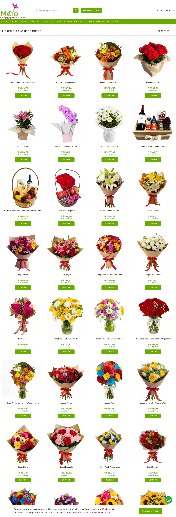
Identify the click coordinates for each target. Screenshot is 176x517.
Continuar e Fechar (150, 511)
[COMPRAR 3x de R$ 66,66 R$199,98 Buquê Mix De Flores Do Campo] (109, 251)
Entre (167, 10)
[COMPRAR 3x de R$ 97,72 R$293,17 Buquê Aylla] (66, 251)
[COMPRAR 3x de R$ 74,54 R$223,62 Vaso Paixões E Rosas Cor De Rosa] (109, 316)
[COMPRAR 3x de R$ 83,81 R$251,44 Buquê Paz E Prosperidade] (109, 444)
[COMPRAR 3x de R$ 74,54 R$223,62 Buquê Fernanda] (66, 444)
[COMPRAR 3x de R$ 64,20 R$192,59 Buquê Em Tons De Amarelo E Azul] (153, 380)
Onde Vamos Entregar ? (91, 10)
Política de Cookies (100, 512)
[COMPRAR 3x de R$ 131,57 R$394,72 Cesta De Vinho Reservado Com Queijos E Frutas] (22, 187)
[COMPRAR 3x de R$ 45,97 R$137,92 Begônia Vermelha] (153, 59)
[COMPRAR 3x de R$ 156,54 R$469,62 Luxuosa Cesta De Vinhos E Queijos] (153, 123)
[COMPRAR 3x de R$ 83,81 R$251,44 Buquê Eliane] (22, 444)
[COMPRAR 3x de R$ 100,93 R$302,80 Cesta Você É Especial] (66, 187)
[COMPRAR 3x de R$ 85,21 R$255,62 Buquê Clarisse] (153, 187)
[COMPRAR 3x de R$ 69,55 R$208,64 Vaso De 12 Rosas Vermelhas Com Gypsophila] (153, 316)
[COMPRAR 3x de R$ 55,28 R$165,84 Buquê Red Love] (153, 444)
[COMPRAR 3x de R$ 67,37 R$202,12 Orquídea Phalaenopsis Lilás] (66, 123)
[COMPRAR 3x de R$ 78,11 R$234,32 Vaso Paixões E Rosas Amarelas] (66, 316)
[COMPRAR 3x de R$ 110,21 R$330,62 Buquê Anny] (22, 316)
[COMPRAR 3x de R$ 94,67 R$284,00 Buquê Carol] (109, 380)
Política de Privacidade (78, 512)
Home (2, 17)
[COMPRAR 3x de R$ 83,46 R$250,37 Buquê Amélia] (22, 251)
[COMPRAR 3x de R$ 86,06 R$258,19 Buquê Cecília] (66, 380)
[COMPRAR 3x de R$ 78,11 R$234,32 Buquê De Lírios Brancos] (109, 187)
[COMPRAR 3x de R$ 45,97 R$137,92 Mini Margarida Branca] (109, 123)
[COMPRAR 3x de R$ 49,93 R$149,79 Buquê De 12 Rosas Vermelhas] (22, 59)
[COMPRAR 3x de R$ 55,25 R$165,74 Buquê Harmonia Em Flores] (66, 59)
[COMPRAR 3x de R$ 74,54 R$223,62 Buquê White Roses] (153, 251)
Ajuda (159, 10)
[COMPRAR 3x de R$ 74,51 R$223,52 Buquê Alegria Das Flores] (109, 59)
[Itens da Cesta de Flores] (173, 10)
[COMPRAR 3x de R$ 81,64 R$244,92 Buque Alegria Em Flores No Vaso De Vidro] (22, 380)
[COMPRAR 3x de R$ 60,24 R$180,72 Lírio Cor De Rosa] (22, 123)
